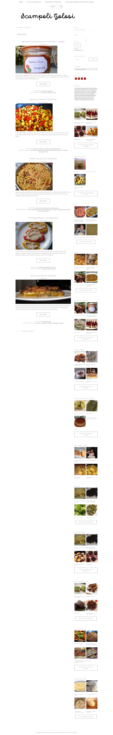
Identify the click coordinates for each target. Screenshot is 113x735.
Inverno (46, 148)
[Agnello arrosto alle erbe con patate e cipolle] (91, 259)
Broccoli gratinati (79, 517)
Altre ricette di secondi (86, 290)
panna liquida (44, 209)
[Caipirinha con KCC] (91, 163)
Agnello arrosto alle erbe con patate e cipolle (91, 268)
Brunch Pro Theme (71, 732)
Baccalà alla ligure (79, 413)
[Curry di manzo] (80, 636)
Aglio (31, 150)
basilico (36, 150)
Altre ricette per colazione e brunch (86, 145)
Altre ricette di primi (86, 241)
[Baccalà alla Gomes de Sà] (80, 556)
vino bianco (46, 210)
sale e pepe (67, 209)
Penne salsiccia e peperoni (43, 159)
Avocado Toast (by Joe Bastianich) (80, 123)
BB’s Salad (76, 332)
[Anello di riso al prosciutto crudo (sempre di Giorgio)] (80, 212)
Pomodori (55, 322)
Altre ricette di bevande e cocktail (86, 193)
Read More (43, 84)
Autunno (35, 148)
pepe (61, 150)
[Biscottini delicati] (91, 452)
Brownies (76, 613)
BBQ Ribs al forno (90, 596)
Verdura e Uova (47, 321)
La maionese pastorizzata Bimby (79, 712)
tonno (54, 92)
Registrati (76, 48)
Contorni (40, 148)
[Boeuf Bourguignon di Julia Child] (80, 356)
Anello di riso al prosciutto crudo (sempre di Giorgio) (79, 220)
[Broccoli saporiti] (91, 510)
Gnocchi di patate (90, 237)
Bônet (75, 429)
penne (50, 209)
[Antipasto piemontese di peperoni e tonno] (91, 307)
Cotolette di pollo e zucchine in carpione (91, 418)
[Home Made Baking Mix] (91, 691)
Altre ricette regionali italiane (86, 434)
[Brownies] (80, 605)
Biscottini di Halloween (77, 478)
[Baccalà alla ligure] (80, 405)
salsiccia (40, 210)
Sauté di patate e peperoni (43, 99)
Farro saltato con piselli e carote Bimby (91, 220)
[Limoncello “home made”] (80, 179)
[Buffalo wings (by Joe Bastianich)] (91, 605)
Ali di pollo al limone (79, 284)
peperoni (49, 92)
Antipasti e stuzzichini (47, 90)
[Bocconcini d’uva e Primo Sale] (91, 119)
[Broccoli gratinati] (80, 510)
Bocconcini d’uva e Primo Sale (91, 123)
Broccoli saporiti (90, 517)
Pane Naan (88, 660)
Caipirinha (77, 171)
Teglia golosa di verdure (43, 276)
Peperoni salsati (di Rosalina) (43, 218)
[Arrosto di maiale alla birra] (91, 277)
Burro (40, 150)
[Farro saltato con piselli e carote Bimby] (91, 212)
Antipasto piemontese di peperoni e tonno (43, 42)
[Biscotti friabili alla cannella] (80, 452)
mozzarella (44, 322)
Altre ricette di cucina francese (86, 387)
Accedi (77, 45)
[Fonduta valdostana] (80, 229)
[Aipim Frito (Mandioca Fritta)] (80, 493)
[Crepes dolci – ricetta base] (91, 373)
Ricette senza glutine (54, 148)
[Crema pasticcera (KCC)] (80, 691)
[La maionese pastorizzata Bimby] (80, 708)
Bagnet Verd (89, 413)
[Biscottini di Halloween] (80, 469)
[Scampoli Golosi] (56, 20)
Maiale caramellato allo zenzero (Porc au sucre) (80, 661)
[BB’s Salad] (80, 324)
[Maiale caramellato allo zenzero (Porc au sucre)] (80, 653)
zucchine (61, 322)
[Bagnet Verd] (91, 405)
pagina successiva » (28, 331)
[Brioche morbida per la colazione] (91, 136)
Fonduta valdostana (79, 237)
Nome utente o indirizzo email (79, 29)
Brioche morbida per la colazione (91, 140)
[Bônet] (80, 421)
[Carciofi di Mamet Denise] (91, 356)
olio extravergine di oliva (49, 150)
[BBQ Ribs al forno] (91, 588)
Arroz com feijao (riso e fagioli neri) (91, 501)
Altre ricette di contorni (86, 522)
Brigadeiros (77, 139)
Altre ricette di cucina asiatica (86, 668)
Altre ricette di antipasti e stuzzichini (86, 338)
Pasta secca (43, 207)
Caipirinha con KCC (91, 171)
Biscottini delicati (91, 460)
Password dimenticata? (78, 50)
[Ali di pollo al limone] (80, 277)
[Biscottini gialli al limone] (91, 469)
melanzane (38, 322)
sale (47, 151)
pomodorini (61, 209)
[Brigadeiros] (80, 136)
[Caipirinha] (80, 163)
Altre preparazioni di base (85, 716)
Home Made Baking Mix (91, 694)
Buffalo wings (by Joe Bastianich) (91, 614)
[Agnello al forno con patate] (80, 259)
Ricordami (76, 41)
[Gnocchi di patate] (91, 229)
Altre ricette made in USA (86, 618)
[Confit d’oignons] (80, 373)
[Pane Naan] (91, 653)
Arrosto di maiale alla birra (90, 285)
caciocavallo (34, 209)
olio (39, 209)
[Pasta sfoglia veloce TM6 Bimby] (91, 708)
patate (58, 150)
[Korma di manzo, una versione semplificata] (91, 636)
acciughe (44, 92)
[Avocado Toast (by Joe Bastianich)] (80, 119)
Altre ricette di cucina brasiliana (86, 570)
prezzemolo (42, 151)
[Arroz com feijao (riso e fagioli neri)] (91, 493)
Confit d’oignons (78, 381)
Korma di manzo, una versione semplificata (91, 644)
